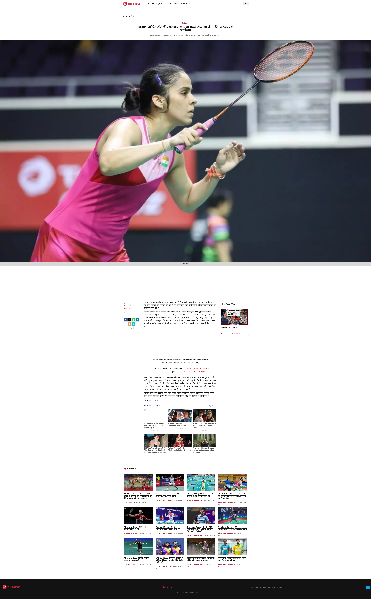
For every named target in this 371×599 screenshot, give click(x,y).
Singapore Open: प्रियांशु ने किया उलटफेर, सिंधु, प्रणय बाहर (169, 495)
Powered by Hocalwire (191, 592)
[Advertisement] (185, 281)
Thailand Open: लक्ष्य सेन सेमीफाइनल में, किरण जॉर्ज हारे (168, 528)
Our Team (271, 587)
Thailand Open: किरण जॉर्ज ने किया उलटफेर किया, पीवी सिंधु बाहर (232, 528)
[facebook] (126, 320)
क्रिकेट (170, 4)
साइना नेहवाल (149, 400)
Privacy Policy (253, 587)
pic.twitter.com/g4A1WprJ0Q (196, 368)
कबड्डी (158, 4)
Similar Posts (132, 469)
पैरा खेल (164, 4)
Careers (279, 587)
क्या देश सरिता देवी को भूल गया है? (230, 327)
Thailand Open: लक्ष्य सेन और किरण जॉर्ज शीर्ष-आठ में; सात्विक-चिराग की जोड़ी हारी (200, 529)
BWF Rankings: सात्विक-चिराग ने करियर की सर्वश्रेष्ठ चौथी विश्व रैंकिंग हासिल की (169, 560)
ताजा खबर (151, 4)
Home (125, 16)
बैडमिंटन (185, 23)
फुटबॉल (176, 4)
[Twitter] (130, 320)
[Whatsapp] (133, 320)
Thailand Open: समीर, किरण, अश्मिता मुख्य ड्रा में (136, 559)
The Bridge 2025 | (178, 592)
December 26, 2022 (196, 372)
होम (145, 4)
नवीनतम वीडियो (229, 304)
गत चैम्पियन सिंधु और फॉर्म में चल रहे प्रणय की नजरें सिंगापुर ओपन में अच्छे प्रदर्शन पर (232, 496)
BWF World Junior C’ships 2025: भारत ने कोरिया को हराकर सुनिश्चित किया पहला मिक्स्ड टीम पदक (138, 496)
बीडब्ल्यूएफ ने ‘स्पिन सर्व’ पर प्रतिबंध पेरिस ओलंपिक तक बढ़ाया (201, 559)
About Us (263, 587)
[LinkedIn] (137, 320)
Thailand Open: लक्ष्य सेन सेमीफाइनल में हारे (135, 528)
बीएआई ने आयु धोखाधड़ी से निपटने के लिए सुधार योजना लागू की (200, 495)
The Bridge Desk (129, 502)
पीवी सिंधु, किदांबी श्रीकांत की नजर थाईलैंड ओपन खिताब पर (232, 559)
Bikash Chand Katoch (163, 500)
